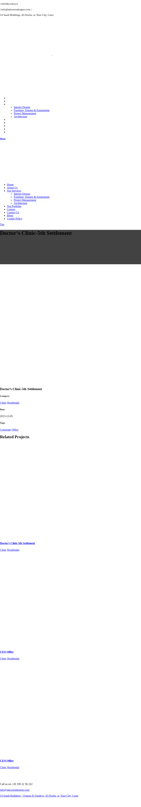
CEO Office (7, 651)
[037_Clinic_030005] (26, 342)
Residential (13, 402)
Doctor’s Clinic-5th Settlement (17, 543)
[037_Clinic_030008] (26, 368)
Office (15, 429)
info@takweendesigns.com (14, 789)
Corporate (5, 429)
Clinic (3, 402)
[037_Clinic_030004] (26, 315)
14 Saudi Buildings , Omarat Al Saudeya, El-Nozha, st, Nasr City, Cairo (39, 795)
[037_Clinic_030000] (26, 289)
